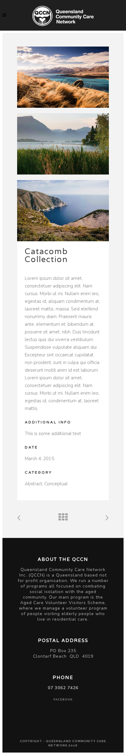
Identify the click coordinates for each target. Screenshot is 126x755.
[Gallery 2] (63, 144)
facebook (63, 699)
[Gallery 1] (63, 77)
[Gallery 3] (63, 210)
